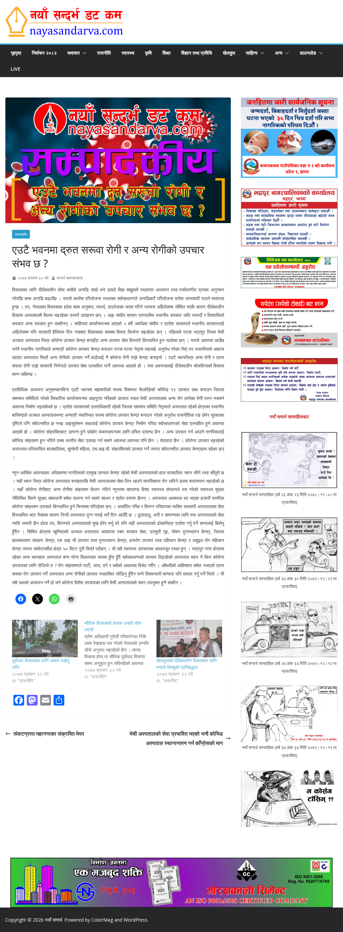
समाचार (73, 53)
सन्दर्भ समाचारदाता (70, 278)
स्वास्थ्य (128, 53)
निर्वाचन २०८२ (44, 53)
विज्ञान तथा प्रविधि (196, 53)
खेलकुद (229, 53)
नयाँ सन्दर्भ (53, 920)
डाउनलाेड (308, 53)
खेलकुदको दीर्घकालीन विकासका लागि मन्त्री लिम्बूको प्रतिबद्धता (186, 663)
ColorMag (102, 920)
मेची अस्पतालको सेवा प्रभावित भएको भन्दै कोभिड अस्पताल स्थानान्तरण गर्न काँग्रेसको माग (176, 738)
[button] (83, 53)
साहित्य (252, 53)
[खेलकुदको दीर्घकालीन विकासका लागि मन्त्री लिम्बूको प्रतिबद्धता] (189, 638)
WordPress (135, 920)
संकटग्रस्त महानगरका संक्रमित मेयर (48, 733)
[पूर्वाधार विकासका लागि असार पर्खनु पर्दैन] (45, 638)
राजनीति (104, 53)
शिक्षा (166, 53)
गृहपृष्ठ (16, 53)
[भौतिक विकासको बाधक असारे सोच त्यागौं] (120, 650)
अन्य (278, 53)
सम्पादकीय (21, 234)
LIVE (15, 69)
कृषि (148, 53)
